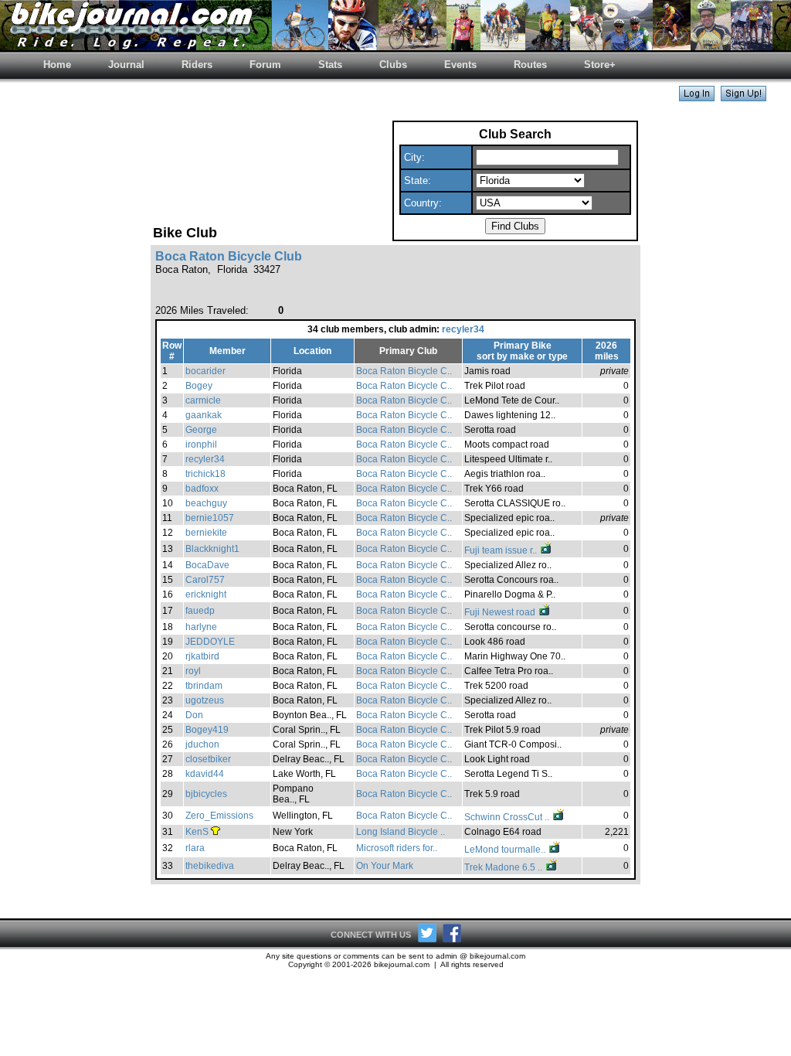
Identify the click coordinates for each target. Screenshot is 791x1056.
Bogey (198, 385)
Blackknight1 (212, 548)
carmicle (203, 400)
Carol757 (205, 579)
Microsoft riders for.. (396, 848)
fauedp (200, 610)
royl (193, 671)
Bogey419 (207, 729)
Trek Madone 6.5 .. (504, 867)
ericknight (205, 594)
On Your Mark (384, 865)
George (201, 429)
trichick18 (205, 473)
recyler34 (463, 329)
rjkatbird (202, 656)
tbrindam (203, 685)
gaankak (203, 415)
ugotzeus (204, 700)
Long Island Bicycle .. (400, 831)
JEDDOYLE (210, 641)
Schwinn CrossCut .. (508, 817)
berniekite (206, 532)
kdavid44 (204, 773)
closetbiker (208, 759)
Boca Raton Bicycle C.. (404, 371)
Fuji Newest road (501, 612)
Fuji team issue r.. (501, 550)
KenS (197, 831)
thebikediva (209, 865)
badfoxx (202, 488)
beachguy (206, 503)
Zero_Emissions (219, 815)
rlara (195, 848)
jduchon (202, 744)
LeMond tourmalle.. (506, 849)
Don (194, 715)
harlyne (201, 627)
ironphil (201, 444)
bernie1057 (209, 518)
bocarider (205, 371)
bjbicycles (206, 794)
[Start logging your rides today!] (743, 97)
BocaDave (207, 565)
